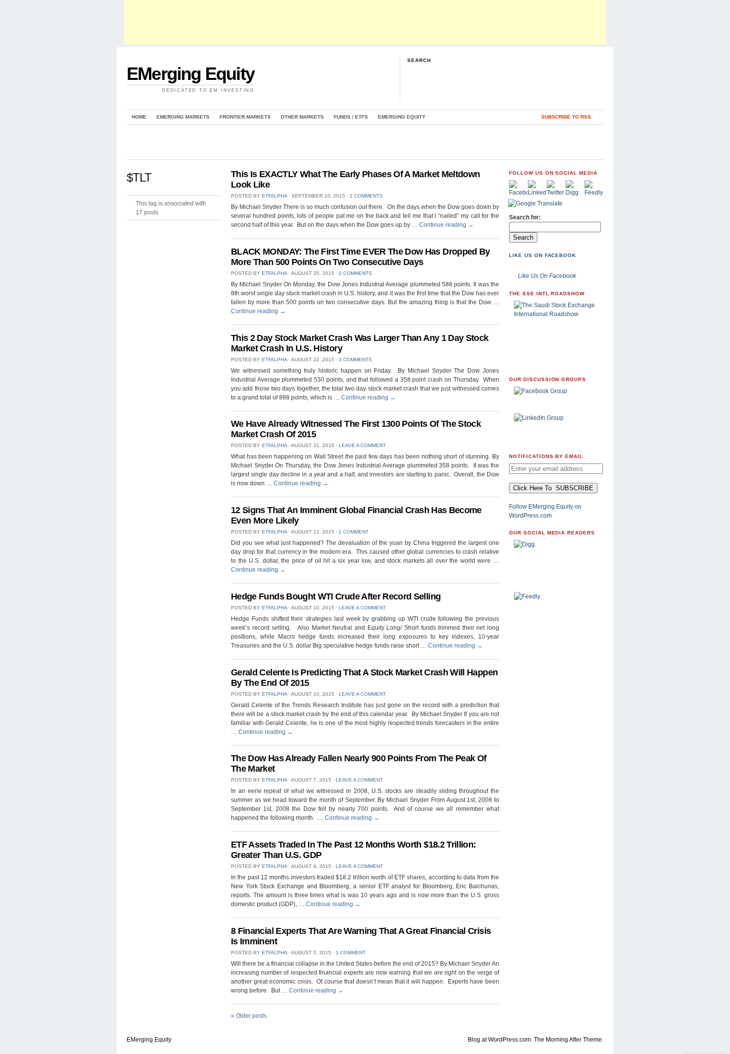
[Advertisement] (365, 22)
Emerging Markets (183, 117)
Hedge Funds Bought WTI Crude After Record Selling (335, 596)
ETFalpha (274, 195)
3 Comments (355, 359)
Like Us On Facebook (542, 255)
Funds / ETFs (351, 117)
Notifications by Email (546, 456)
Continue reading (446, 224)
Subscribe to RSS (566, 117)
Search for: (525, 217)
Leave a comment (362, 445)
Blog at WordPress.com (499, 1039)
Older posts (249, 1015)
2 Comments (366, 195)
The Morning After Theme (568, 1039)
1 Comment (353, 531)
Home (139, 117)
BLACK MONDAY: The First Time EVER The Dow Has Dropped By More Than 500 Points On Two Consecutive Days (360, 257)
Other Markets (302, 117)
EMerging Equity (190, 74)
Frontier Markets (245, 117)
